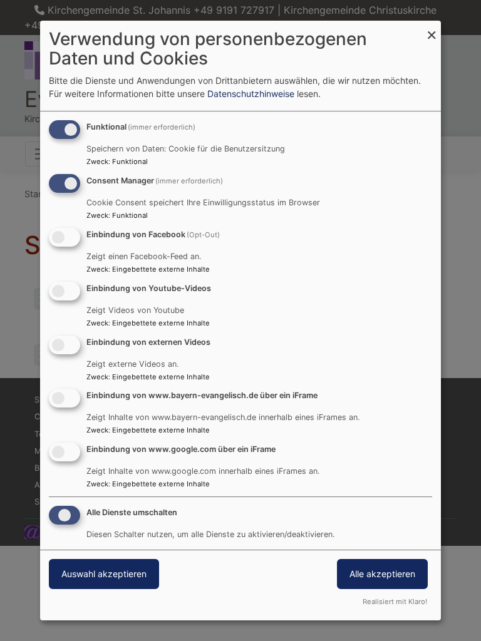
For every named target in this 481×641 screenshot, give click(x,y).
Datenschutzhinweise (250, 93)
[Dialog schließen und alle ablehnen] (431, 28)
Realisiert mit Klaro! (395, 601)
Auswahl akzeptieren (104, 573)
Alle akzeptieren (382, 573)
